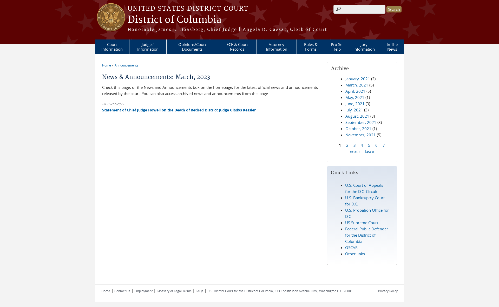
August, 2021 (357, 116)
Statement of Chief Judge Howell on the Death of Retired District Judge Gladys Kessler (179, 110)
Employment (143, 291)
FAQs (199, 291)
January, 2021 (357, 78)
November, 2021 (360, 134)
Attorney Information (276, 47)
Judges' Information (148, 47)
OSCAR (351, 247)
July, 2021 (354, 109)
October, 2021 (358, 128)
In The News (392, 47)
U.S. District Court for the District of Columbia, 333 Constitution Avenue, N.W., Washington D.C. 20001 (280, 291)
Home (106, 65)
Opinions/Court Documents (192, 47)
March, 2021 (356, 85)
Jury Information (364, 47)
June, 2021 (355, 103)
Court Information (112, 47)
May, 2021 (354, 97)
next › (355, 151)
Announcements (126, 65)
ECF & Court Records (237, 47)
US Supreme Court (361, 222)
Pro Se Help (336, 47)
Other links (355, 253)
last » (369, 151)
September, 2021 (360, 122)
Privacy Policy (388, 291)
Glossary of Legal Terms (174, 291)
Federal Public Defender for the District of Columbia (366, 235)
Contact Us (122, 291)
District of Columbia (174, 20)
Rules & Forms (311, 47)
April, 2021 (355, 91)
